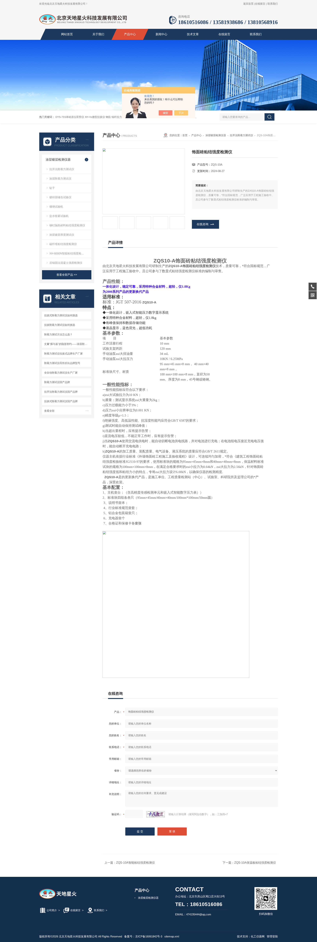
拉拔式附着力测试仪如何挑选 (61, 315)
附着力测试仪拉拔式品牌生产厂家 (63, 353)
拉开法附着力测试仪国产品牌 (61, 391)
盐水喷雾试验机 (59, 216)
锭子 (52, 187)
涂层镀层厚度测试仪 (61, 234)
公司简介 (52, 910)
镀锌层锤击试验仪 (60, 197)
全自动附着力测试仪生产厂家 (61, 372)
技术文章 (193, 34)
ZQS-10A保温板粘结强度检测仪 (255, 862)
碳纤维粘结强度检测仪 (63, 244)
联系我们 (272, 3)
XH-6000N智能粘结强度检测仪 (68, 253)
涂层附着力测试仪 (60, 178)
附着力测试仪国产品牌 (57, 382)
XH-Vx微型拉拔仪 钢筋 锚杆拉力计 (104, 116)
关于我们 (98, 34)
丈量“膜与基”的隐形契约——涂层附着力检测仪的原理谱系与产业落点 (67, 344)
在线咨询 (202, 224)
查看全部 (49, 410)
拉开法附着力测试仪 (61, 169)
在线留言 (260, 3)
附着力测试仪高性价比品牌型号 (62, 363)
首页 (184, 135)
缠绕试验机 (56, 206)
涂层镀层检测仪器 (58, 159)
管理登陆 (272, 936)
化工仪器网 (258, 936)
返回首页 (248, 3)
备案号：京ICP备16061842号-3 (143, 936)
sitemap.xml (171, 936)
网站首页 (67, 34)
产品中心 (130, 34)
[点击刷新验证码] (155, 814)
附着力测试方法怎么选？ (58, 334)
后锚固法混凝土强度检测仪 (65, 262)
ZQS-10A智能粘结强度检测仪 (135, 862)
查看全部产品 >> (67, 274)
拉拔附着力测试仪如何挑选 (59, 324)
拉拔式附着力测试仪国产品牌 (61, 401)
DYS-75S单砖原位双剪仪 (69, 116)
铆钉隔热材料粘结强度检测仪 (67, 225)
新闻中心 (161, 34)
